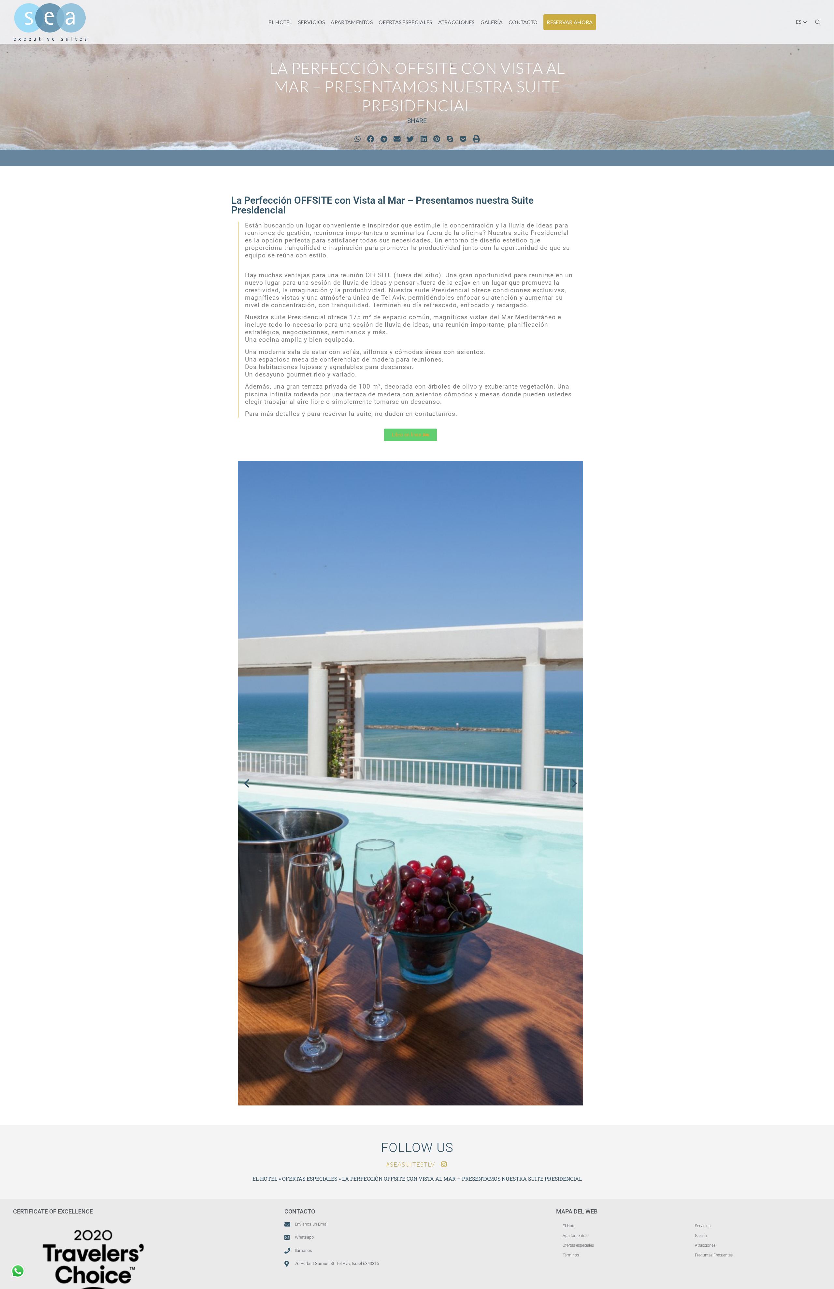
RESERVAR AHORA (570, 22)
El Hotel (569, 1226)
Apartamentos (575, 1235)
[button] (817, 22)
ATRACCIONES (456, 22)
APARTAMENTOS (352, 22)
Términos (571, 1255)
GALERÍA (492, 22)
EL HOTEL (280, 22)
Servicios (703, 1226)
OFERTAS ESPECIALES (405, 22)
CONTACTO (523, 22)
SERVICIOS (311, 22)
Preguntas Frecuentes (714, 1255)
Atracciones (705, 1245)
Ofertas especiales (578, 1245)
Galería (701, 1235)
